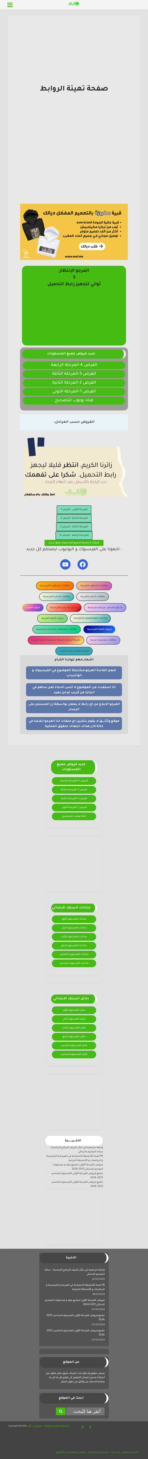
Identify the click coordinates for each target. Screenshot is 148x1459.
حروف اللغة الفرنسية (99, 629)
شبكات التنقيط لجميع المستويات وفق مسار (74, 543)
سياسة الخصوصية (98, 1452)
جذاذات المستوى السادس (74, 963)
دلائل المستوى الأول (74, 1010)
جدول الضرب (33, 607)
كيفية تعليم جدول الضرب (74, 651)
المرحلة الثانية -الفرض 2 (74, 518)
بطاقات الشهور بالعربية (94, 585)
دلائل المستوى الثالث (74, 1028)
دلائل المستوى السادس (74, 1054)
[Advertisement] (74, 58)
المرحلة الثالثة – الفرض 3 (74, 527)
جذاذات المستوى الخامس (74, 954)
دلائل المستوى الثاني (74, 1019)
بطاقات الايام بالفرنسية (56, 596)
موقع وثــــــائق (35, 1426)
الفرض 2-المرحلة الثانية (74, 383)
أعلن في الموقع (130, 1452)
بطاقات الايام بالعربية (92, 596)
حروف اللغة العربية (52, 618)
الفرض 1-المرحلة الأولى (74, 392)
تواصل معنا (79, 1452)
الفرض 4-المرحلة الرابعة (74, 365)
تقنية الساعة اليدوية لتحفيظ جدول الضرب (56, 640)
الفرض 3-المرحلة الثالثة (74, 374)
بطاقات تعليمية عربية (103, 640)
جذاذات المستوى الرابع (74, 945)
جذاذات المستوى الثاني (74, 928)
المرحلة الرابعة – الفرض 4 (74, 535)
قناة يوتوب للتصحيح (74, 400)
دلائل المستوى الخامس (74, 1045)
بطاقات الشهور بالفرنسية (55, 585)
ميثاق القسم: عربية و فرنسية (105, 607)
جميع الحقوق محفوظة (56, 1426)
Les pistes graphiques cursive (90, 618)
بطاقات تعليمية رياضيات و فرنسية (56, 629)
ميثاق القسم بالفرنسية (63, 607)
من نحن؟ (115, 1452)
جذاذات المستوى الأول (74, 919)
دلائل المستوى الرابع (74, 1036)
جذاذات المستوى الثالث (74, 937)
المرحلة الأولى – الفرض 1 (74, 509)
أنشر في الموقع (64, 1452)
